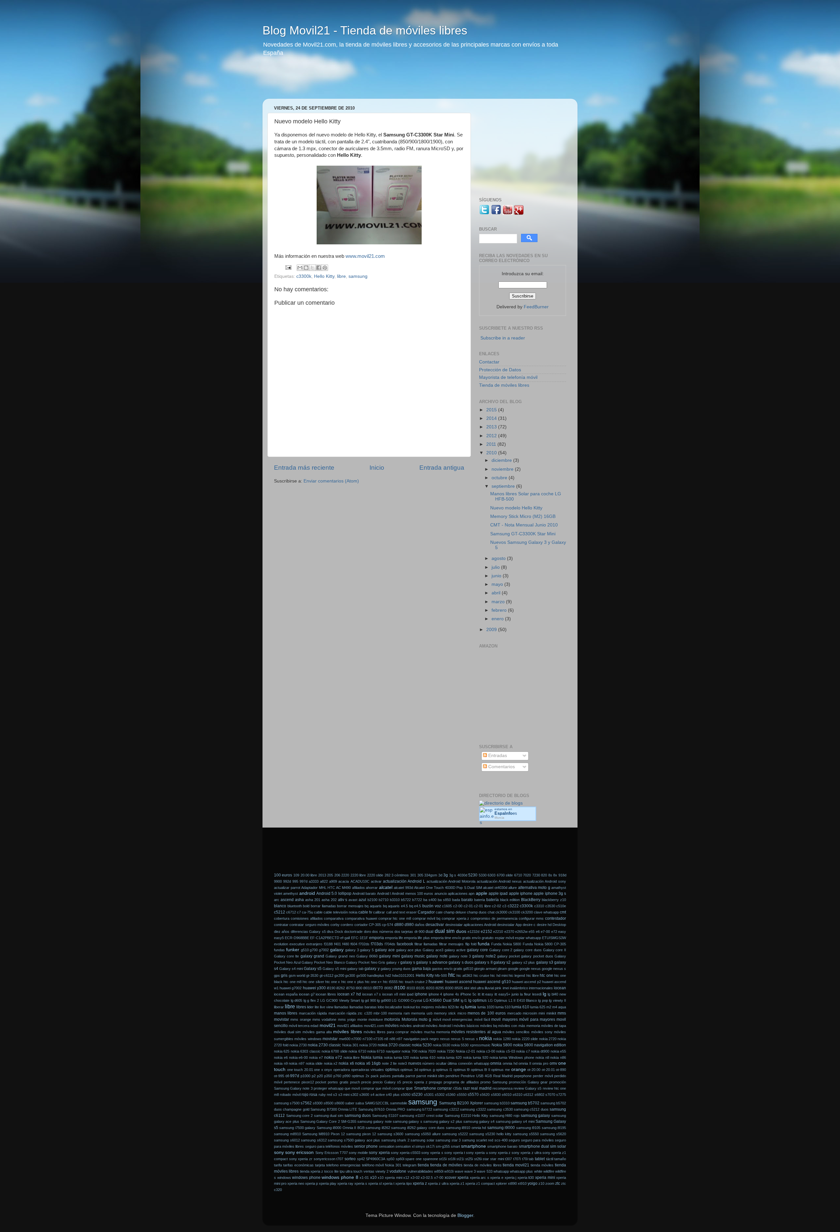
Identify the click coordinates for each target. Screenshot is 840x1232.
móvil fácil (482, 1019)
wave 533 (484, 1171)
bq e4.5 (415, 906)
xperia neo (295, 1183)
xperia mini (545, 1177)
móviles (392, 1025)
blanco (280, 906)
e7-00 (545, 932)
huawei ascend (458, 981)
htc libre (532, 975)
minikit (551, 1013)
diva (330, 932)
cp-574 (387, 925)
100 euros (283, 875)
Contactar (489, 361)
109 (296, 875)
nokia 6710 (357, 1051)
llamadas (341, 1007)
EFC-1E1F (359, 938)
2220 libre (358, 875)
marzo (499, 601)
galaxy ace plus (409, 950)
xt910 (522, 1183)
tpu (342, 1171)
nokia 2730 (298, 1045)
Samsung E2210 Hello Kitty (466, 1116)
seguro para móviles (537, 1140)
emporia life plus (417, 938)
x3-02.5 (427, 1178)
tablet (540, 1159)
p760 (337, 1076)
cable (318, 912)
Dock (339, 932)
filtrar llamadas (426, 944)
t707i (517, 1159)
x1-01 (364, 1178)
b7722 (417, 900)
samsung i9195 (554, 1128)
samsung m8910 (287, 1134)
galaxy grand (312, 956)
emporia (376, 937)
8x (555, 875)
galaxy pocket (508, 956)
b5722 (406, 900)
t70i (525, 1159)
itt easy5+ (502, 994)
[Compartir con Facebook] (318, 267)
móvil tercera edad (303, 1026)
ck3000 (501, 912)
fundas (279, 950)
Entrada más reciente (304, 467)
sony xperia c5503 (405, 1153)
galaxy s (407, 962)
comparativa (334, 918)
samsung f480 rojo (504, 1116)
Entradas (497, 755)
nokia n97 (296, 1063)
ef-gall (345, 938)
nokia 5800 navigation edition (539, 1045)
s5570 (473, 1094)
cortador (361, 925)
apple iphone (521, 893)
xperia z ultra (438, 1183)
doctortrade (353, 932)
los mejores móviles (431, 1007)
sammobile (398, 1103)
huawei (436, 981)
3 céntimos (400, 875)
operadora (341, 1070)
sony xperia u (477, 1153)
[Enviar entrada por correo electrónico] (288, 267)
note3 (402, 1063)
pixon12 (308, 1082)
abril (497, 592)
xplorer (501, 1183)
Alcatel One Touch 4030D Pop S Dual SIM (448, 888)
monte (362, 1019)
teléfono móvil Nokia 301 (382, 1165)
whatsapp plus (521, 1171)
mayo (498, 584)
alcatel (385, 887)
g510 (305, 950)
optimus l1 (444, 1070)
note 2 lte (389, 1063)
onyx (328, 1070)
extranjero (314, 944)
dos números (382, 932)
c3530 (550, 906)
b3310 (395, 900)
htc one (546, 975)
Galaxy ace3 (433, 950)
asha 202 (329, 900)
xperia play (327, 1183)
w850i (438, 1171)
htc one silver (313, 982)
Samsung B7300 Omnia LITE (333, 1109)
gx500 (361, 975)
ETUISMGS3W (554, 938)
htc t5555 (390, 982)
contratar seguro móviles (309, 925)
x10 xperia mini (390, 1178)
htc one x (332, 982)
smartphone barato (502, 1146)
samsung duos (358, 1115)
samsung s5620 (553, 1134)
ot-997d (292, 1076)
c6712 (291, 912)
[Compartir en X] (312, 267)
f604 (353, 944)
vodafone (397, 1171)
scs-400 (501, 1140)
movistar (330, 1039)
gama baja (421, 968)
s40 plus (392, 1095)
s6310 (517, 1095)
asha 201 (312, 900)
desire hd (544, 925)
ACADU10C (359, 881)
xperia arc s (479, 1178)
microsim (530, 1013)
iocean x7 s (371, 994)
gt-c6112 (326, 975)
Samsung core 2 (299, 1116)
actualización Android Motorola (451, 881)
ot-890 (561, 1070)
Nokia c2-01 (465, 1051)
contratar (281, 925)
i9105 (420, 988)
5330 (483, 875)
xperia (463, 1177)
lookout (409, 1007)
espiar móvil (504, 938)
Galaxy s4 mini (291, 969)
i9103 (411, 988)
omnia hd (510, 1063)
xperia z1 (457, 1183)
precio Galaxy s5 (387, 1082)
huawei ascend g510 (492, 981)
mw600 (344, 1039)
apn (471, 893)
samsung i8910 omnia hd (466, 1128)
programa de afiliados (461, 1082)
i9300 (449, 988)
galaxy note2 (483, 956)
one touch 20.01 (300, 1070)
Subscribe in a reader (502, 338)
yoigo (532, 1183)
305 (420, 875)
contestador (555, 918)
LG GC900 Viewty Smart (340, 1000)
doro (367, 932)
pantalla (398, 1076)
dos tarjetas (403, 932)
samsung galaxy (535, 1115)
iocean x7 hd (349, 994)
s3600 (364, 1095)
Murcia (499, 817)
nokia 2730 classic (324, 1045)
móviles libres (347, 1031)
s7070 (550, 1095)
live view (326, 1007)
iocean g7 (307, 994)
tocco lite (331, 1171)
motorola (392, 1019)
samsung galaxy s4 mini (515, 1121)
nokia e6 (281, 1057)
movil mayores (504, 1019)
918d (562, 875)
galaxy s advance (432, 962)
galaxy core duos (528, 950)
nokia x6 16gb (368, 1063)
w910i (448, 1171)
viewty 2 (381, 1171)
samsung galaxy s (407, 1121)
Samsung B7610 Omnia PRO (381, 1109)
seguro (514, 1140)
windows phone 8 (340, 1177)
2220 (345, 875)
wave (459, 1171)
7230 (536, 875)
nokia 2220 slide (525, 1039)
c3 (504, 906)
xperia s (360, 1183)
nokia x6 (346, 1063)
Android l (384, 893)
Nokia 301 (350, 1045)
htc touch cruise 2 (413, 982)
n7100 (367, 1039)
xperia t (388, 1183)
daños (420, 925)
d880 (399, 924)
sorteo (350, 1159)
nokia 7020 (427, 1051)
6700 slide (505, 875)
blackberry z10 (554, 900)
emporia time (441, 938)
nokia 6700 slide (334, 1051)
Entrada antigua (441, 467)
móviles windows (307, 1039)
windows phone (306, 1177)
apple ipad (498, 893)
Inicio (376, 467)
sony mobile (358, 1153)
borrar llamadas (323, 906)
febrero (500, 610)
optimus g (427, 1070)
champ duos (477, 912)
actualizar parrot (287, 888)
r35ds (457, 1088)
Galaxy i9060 (367, 956)
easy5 (279, 938)
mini (541, 1013)
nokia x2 (331, 1063)
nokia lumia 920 (475, 1057)
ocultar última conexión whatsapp (462, 1063)
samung (468, 1140)
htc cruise (481, 975)
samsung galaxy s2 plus (442, 1121)
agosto (499, 558)
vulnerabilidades (420, 1171)
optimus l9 (461, 1070)
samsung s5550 (526, 1134)
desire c (529, 925)
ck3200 (527, 912)
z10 (541, 1183)
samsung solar (422, 1140)
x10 (373, 1177)
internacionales (541, 988)
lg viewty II (557, 1000)
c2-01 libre (482, 906)
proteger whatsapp (329, 1088)
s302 (354, 1095)
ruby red (325, 1095)
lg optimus (477, 1000)
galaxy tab (355, 969)
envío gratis (461, 938)
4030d (462, 875)
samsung (358, 276)
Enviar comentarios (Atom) (331, 481)
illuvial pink (493, 988)
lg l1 (464, 1000)
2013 (492, 426)
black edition (510, 900)
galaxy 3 (352, 950)
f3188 (328, 944)
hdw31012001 (403, 975)
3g (445, 875)
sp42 (361, 1159)
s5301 (429, 1095)
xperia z (420, 1183)
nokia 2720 (547, 1039)
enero (498, 618)
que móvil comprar (390, 1088)
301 (413, 875)
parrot (410, 1076)
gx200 (339, 975)
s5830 (496, 1095)
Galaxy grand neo (340, 956)
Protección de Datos (500, 369)
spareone (430, 1159)
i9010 (367, 988)
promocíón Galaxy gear (528, 1082)
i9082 (388, 988)
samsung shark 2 (395, 1140)
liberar (279, 1007)
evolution (281, 944)
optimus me (500, 1070)
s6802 (539, 1095)
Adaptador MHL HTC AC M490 (326, 888)
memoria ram (399, 1013)
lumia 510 (503, 1007)
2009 (492, 629)
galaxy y (372, 968)
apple (481, 893)
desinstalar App (509, 925)
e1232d (473, 932)
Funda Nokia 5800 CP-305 (544, 944)
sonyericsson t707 (329, 1159)
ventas (369, 1171)
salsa (359, 1103)
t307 (508, 1159)
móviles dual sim (287, 1032)
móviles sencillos (516, 1032)
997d (303, 881)
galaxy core (477, 950)
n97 (399, 1039)
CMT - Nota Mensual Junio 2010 (524, 525)
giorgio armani (485, 969)
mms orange (300, 1019)
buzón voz (431, 906)
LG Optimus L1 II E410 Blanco (512, 1000)
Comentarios (501, 766)
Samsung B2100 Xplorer (461, 1103)
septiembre (504, 486)
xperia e (496, 1178)
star (486, 1159)
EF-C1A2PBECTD (324, 938)
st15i (443, 1159)
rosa (313, 1094)
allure (512, 888)
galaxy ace (385, 950)
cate (439, 912)
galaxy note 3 (460, 956)
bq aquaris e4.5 (395, 906)
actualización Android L (404, 881)
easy (562, 932)
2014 (492, 418)
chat (491, 912)
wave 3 (470, 1171)
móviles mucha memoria (430, 1032)
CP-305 (375, 925)
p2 (314, 1076)
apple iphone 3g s (550, 893)
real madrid (481, 1088)
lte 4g (459, 1007)
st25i (469, 1159)
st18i (451, 1159)
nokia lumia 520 (396, 1057)
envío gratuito (483, 938)
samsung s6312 (314, 1140)
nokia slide (314, 1063)
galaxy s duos (461, 962)
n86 (392, 1039)
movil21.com (374, 1026)
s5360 (450, 1095)
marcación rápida (313, 1013)
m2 (548, 1007)
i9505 (458, 988)
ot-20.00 (533, 1070)
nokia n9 (281, 1063)
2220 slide (375, 875)
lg (544, 994)
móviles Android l (439, 1026)
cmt (563, 912)
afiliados (358, 888)
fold (473, 944)
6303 (491, 875)
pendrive (452, 1076)
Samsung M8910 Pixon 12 (323, 1134)
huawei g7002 (291, 988)
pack (375, 1076)
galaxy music (413, 956)
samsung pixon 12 (361, 1134)
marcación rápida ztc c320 (350, 1013)
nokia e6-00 (298, 1057)
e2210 (498, 932)
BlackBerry (530, 899)
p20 (320, 1076)
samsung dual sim (328, 1116)
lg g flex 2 (311, 1000)
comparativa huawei (361, 918)
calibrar (379, 912)
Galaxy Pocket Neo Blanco (323, 962)
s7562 (306, 1103)
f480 (345, 944)
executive (297, 944)
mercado (514, 1013)
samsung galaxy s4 (479, 1121)
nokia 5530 (441, 1045)
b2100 (372, 900)
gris (284, 975)
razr (466, 1088)
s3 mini (343, 1095)
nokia (485, 1038)
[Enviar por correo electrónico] (300, 267)
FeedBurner (536, 306)
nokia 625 (281, 1051)
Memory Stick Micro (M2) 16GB (523, 516)
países (385, 1076)
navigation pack (416, 1039)
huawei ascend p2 (526, 982)
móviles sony (542, 1032)
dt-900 (419, 932)
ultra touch (354, 1171)
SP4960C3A (375, 1159)
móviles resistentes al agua (476, 1032)
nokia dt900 (540, 1051)
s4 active (377, 1095)
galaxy (337, 949)
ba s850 (444, 900)
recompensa (503, 1088)
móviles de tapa (553, 1026)
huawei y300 (314, 988)
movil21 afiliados (350, 1026)
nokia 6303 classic (306, 1051)
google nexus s (554, 969)
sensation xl (404, 1146)
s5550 (462, 1095)
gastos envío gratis (447, 969)
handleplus (375, 975)
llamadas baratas (363, 1007)
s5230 (417, 1094)
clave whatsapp (546, 912)
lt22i (451, 1007)
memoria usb (421, 1013)
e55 (532, 932)
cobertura (281, 918)
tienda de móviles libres (483, 1165)
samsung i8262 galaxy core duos (418, 1128)
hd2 (388, 975)
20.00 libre (309, 875)
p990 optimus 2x (356, 1076)
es (505, 813)
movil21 (328, 1025)
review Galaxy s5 (527, 1088)
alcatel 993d (403, 888)
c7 (299, 912)
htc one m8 (293, 982)
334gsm (430, 875)
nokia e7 (316, 1057)
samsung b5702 (525, 1103)
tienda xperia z (312, 1171)
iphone (421, 994)
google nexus (530, 969)
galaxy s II (483, 962)
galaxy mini (389, 956)
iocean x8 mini (394, 994)
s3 (335, 1095)
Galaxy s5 (313, 968)
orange (518, 1069)
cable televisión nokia (340, 912)
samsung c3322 (473, 1109)
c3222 (513, 906)
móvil (437, 1019)
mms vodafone (324, 1019)
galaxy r (392, 962)
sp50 (390, 1159)
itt (479, 994)
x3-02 (415, 1178)
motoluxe (375, 1019)
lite (317, 1007)
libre (341, 276)
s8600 (339, 1103)
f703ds (377, 944)
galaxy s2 (502, 962)
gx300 (350, 975)
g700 (314, 950)
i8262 (340, 988)
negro (434, 1039)
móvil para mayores (537, 1019)
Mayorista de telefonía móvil (508, 377)
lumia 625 (537, 1007)
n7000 (356, 1039)
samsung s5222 (455, 1134)
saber (349, 1103)
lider (310, 1007)
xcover (450, 1177)
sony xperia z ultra (526, 1153)
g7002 (324, 950)
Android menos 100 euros (412, 893)
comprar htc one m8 (394, 918)
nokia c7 (523, 1051)
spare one (413, 1159)
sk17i (430, 1146)
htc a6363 (464, 975)
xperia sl (375, 1183)
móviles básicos (466, 1026)
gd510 (468, 969)
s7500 (295, 1103)
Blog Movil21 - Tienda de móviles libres (364, 30)
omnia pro (540, 1063)
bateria (479, 900)
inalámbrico (519, 988)
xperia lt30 (525, 1178)
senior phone (366, 1146)
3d (440, 875)
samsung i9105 (528, 1128)
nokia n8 (542, 1057)
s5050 (405, 1095)
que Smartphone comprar (429, 1088)
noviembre (503, 469)
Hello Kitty (324, 276)
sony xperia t (454, 1153)
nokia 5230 (422, 1045)
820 (544, 875)
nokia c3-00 (485, 1051)
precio (366, 1082)
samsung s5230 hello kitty (490, 1134)
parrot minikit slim (430, 1076)
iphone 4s (451, 994)
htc (451, 975)
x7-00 (438, 1178)
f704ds (390, 944)
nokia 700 (409, 1051)
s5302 (440, 1095)
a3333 (314, 881)
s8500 (328, 1103)
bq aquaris (373, 906)
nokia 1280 (502, 1039)
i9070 (378, 988)
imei (506, 988)
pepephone (523, 1076)
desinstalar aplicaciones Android (470, 925)
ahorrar (372, 888)
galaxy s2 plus (523, 962)
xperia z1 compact (480, 1183)
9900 (278, 881)
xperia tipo (403, 1183)
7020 (527, 875)
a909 (333, 881)
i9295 (439, 988)
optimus (392, 1069)
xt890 (512, 1183)
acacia (343, 881)
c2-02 (496, 906)
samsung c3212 (446, 1109)
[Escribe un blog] (306, 267)
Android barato (364, 893)
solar (561, 1146)
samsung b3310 (497, 1103)
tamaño (560, 1159)
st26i (478, 1159)
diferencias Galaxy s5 (308, 932)
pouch (355, 1082)
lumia (470, 1006)
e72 (554, 932)
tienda (423, 1165)
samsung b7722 (419, 1109)
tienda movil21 (516, 1165)
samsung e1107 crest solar (421, 1116)
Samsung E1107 (385, 1116)
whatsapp (501, 1171)
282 (387, 875)
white (538, 1171)
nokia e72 (333, 1057)
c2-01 (468, 906)
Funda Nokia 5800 (506, 944)
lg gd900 (384, 1000)
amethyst (290, 893)
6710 (518, 875)
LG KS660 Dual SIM (441, 1000)
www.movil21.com (365, 256)
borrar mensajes (350, 906)
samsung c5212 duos (531, 1109)
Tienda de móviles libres (504, 385)
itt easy (488, 994)
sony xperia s (432, 1153)
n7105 (378, 1039)
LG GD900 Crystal (407, 1000)
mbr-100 (380, 1013)
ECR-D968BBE (297, 938)
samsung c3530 (500, 1109)
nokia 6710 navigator (384, 1051)
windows (284, 1178)
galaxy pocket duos (537, 956)
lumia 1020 (485, 1007)
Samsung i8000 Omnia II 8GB (341, 1128)
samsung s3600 (390, 1134)
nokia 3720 (368, 1045)
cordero (347, 925)
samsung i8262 (378, 1128)
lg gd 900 (368, 1000)
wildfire (548, 1171)
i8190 (331, 988)
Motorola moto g (416, 1019)
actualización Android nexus (499, 881)
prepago (435, 1082)
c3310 (539, 906)
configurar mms (531, 918)
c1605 (447, 906)
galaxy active (455, 950)
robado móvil (290, 1095)
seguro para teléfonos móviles (329, 1146)
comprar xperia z (456, 918)
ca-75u (307, 912)
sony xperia (379, 1152)
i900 (359, 988)
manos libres (285, 1013)
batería (492, 899)
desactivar (435, 924)
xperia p (311, 1183)
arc (276, 900)
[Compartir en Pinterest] (325, 267)
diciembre (502, 460)
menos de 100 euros (487, 1013)
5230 (472, 875)
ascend (287, 899)
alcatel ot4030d (495, 888)
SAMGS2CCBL (377, 1103)
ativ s (342, 899)
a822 (324, 881)
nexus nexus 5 (452, 1039)
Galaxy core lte (286, 956)
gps (277, 975)
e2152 (486, 931)
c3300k (303, 276)
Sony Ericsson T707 (331, 1153)
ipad (410, 994)
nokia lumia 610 (422, 1057)
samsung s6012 (287, 1140)
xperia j (510, 1178)
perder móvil (543, 1076)
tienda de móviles (446, 1165)
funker (292, 949)
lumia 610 (520, 1007)
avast (352, 900)
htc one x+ (373, 982)
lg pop (543, 1000)
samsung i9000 (501, 1127)
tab (531, 1159)
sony (279, 1152)
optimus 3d (409, 1070)
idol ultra (477, 988)
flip (467, 944)
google (513, 969)
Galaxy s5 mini (334, 969)
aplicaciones (458, 893)
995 (295, 881)
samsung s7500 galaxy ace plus (354, 1140)
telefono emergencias (343, 1165)
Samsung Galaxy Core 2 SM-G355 (328, 1121)
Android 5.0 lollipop (333, 893)
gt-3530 (312, 975)
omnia (495, 1063)
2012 (492, 435)
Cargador (426, 912)
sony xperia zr (300, 1159)
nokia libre (352, 1057)
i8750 (350, 988)
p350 (328, 1076)
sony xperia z (500, 1153)
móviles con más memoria (519, 1026)
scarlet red (485, 1140)
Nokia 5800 (502, 1045)
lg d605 (297, 1000)
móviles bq (488, 1026)
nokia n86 (558, 1057)
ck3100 (514, 912)
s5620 (485, 1095)
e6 (538, 932)
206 (337, 875)
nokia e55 (558, 1051)
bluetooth (294, 906)
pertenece (292, 1082)
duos (461, 931)
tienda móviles (542, 1165)
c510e (561, 906)
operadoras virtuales (367, 1070)
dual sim (444, 931)
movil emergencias (457, 1019)
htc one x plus (352, 982)
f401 (337, 944)
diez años (281, 932)
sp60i (400, 1159)
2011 (491, 444)
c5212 (279, 912)
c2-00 (457, 906)
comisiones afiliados (307, 918)
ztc (557, 1183)
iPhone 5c (468, 994)
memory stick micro (450, 1013)
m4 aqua (559, 1007)
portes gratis (338, 1082)
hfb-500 (441, 975)
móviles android (412, 1026)
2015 (492, 409)
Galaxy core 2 (501, 950)
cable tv (365, 912)
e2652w (521, 932)
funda (484, 943)
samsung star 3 (448, 1140)
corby (335, 925)
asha (299, 899)
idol (466, 988)
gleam (502, 969)
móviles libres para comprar (386, 1032)
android (307, 893)
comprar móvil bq (426, 918)
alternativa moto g (534, 887)
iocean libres (326, 994)
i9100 (399, 987)
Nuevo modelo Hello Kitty (516, 507)
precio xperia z (415, 1082)
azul (362, 899)
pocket (320, 1082)
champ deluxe (455, 912)
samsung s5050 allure (423, 1134)
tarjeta (320, 1165)
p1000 (305, 1076)
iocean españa (286, 994)
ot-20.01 (548, 1070)
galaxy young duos (396, 969)
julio (496, 567)
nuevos (414, 1063)
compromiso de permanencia (494, 918)
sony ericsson (299, 1152)
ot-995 (279, 1076)
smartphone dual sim (537, 1146)
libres (301, 1007)
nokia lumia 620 (449, 1057)
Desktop (559, 925)
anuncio (440, 893)
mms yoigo (347, 1019)
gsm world (297, 975)
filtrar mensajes (451, 944)
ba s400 (429, 900)
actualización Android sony (544, 881)
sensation (386, 1146)
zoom (549, 1183)
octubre (500, 477)
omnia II (524, 1063)
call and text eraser (401, 912)
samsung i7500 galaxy (297, 1128)
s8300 (318, 1103)
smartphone (473, 1146)
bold (306, 906)
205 (330, 875)
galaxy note (436, 956)
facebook (405, 944)
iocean (560, 988)
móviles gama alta (317, 1032)
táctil (549, 1159)
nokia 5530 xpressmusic (470, 1045)
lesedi (536, 994)
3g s (452, 875)
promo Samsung (493, 1082)
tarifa (278, 1165)
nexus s (471, 1039)
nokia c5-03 (505, 1051)
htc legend (517, 975)
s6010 (507, 1095)
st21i (460, 1159)
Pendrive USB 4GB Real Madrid (487, 1076)
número (428, 1063)
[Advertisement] (388, 82)
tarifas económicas (298, 1165)
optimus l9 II (480, 1070)
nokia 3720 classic (394, 1045)
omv (553, 1063)
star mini (497, 1159)
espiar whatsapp (528, 938)
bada (456, 900)
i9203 (430, 988)
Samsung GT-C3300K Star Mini (523, 533)
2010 (492, 452)
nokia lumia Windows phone (512, 1057)
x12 (406, 1178)
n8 (386, 1039)
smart (455, 1146)
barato (467, 899)
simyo (420, 1146)
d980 (409, 924)
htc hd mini (499, 975)
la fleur (525, 994)
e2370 (509, 932)
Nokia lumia (372, 1057)
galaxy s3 (544, 962)
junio (497, 575)
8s (550, 875)
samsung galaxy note (374, 1121)
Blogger (465, 1215)
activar (376, 881)
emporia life (394, 938)
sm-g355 (443, 1146)
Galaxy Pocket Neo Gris (365, 962)
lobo (381, 1007)
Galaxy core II (554, 950)
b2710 (383, 900)
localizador (393, 1007)
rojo (305, 1094)
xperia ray (345, 1183)
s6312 (528, 1095)
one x (318, 1070)
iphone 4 (435, 994)
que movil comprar (359, 1088)
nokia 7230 (445, 1051)
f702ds (364, 944)
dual (429, 931)
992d (287, 881)
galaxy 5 (367, 950)
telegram (409, 1165)
